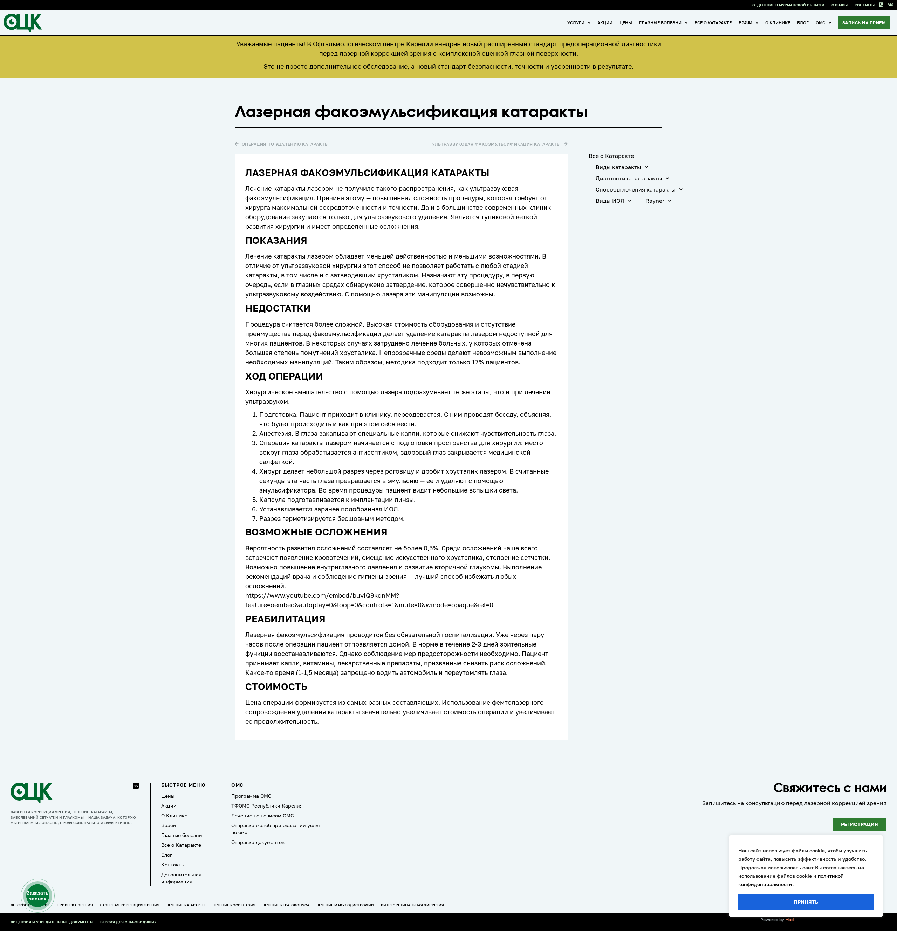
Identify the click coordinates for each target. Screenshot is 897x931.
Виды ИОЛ (610, 200)
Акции (604, 22)
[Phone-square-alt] (881, 5)
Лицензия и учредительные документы (52, 922)
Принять (806, 902)
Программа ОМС (251, 796)
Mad (789, 919)
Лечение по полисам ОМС (262, 815)
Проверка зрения (75, 905)
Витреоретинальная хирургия (412, 905)
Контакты (865, 5)
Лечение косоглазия (233, 905)
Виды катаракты (618, 166)
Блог (803, 22)
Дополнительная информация (181, 877)
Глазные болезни (660, 22)
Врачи (745, 22)
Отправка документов (258, 842)
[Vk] (890, 5)
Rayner (654, 200)
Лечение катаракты (185, 905)
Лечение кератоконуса (285, 905)
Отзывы (839, 5)
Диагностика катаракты (629, 178)
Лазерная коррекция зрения (129, 905)
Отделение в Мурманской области (788, 5)
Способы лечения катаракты (636, 189)
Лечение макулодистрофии (345, 905)
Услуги (575, 22)
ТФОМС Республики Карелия (267, 806)
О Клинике (777, 22)
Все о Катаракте (713, 22)
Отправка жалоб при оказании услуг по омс (276, 828)
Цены (625, 22)
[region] (806, 876)
